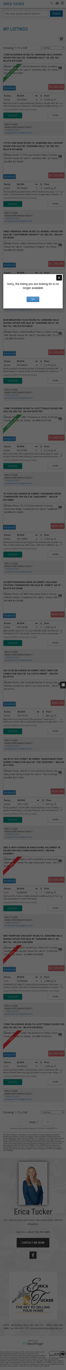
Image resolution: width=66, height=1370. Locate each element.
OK (33, 299)
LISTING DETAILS (12, 115)
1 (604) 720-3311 (12, 130)
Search (56, 13)
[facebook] (33, 1255)
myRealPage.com (33, 1344)
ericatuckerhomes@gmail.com (18, 132)
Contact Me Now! (33, 1242)
